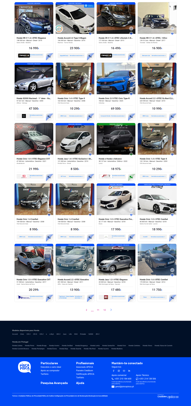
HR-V (58, 334)
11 (98, 310)
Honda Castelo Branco (20, 349)
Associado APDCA (84, 367)
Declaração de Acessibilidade (98, 396)
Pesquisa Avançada (54, 383)
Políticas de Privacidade (34, 396)
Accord (15, 334)
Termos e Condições (19, 396)
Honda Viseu (147, 346)
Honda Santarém (108, 346)
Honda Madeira (117, 349)
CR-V (29, 334)
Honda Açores (103, 349)
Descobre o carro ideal (51, 367)
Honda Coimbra (134, 346)
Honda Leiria (95, 346)
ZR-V (97, 334)
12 (104, 310)
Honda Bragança (81, 346)
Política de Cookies (48, 396)
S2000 (90, 334)
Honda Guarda (76, 349)
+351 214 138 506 (147, 379)
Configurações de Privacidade (64, 396)
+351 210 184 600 (123, 379)
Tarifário (44, 374)
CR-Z (41, 334)
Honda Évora (52, 349)
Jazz (64, 334)
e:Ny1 (52, 334)
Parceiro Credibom (84, 370)
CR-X (35, 334)
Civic (22, 334)
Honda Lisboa (17, 346)
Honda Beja (63, 349)
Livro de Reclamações (81, 396)
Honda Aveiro (54, 346)
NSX (76, 334)
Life (70, 334)
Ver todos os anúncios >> (36, 55)
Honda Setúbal (67, 346)
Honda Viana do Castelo (163, 346)
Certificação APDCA (85, 374)
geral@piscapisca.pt (124, 386)
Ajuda (80, 383)
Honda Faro (121, 346)
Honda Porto (29, 346)
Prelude (83, 334)
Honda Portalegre (38, 349)
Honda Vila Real (90, 349)
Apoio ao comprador (50, 370)
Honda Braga (42, 346)
